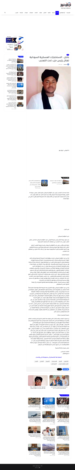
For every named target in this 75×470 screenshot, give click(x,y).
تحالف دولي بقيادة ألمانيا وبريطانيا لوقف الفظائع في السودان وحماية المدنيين (49, 453)
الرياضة (21, 12)
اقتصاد (36, 12)
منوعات (26, 12)
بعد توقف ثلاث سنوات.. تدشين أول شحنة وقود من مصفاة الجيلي (11, 60)
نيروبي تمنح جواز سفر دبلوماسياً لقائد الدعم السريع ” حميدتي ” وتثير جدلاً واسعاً (63, 406)
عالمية (49, 12)
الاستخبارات (54, 361)
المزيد (17, 12)
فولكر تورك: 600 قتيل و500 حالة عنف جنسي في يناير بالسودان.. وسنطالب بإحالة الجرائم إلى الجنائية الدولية (34, 435)
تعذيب (36, 361)
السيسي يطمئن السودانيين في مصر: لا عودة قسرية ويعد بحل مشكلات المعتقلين (11, 79)
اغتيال (60, 361)
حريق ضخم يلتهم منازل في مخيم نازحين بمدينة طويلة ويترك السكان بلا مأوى (34, 406)
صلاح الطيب (53, 364)
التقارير (45, 12)
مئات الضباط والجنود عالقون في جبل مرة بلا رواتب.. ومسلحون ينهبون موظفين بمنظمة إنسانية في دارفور (63, 420)
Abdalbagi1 (65, 64)
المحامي (41, 361)
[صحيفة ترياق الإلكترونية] (65, 5)
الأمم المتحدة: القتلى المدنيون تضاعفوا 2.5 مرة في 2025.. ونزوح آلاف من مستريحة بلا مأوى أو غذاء (49, 406)
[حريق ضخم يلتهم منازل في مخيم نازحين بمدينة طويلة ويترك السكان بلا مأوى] (34, 401)
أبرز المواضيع (62, 12)
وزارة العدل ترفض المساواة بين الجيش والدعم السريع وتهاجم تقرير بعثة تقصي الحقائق (63, 438)
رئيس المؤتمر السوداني (63, 364)
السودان (47, 361)
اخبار (57, 12)
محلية (53, 12)
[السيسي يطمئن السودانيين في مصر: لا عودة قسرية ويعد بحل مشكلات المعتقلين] (20, 79)
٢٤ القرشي (66, 361)
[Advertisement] (37, 24)
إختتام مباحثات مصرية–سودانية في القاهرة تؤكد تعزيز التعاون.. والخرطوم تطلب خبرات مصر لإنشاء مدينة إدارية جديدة (11, 105)
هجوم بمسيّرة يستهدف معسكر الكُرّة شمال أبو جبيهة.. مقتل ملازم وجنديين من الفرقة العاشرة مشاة (35, 420)
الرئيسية (68, 12)
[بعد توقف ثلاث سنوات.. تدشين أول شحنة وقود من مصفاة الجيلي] (66, 182)
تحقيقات (31, 12)
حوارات (40, 12)
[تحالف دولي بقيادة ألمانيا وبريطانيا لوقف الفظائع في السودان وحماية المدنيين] (48, 447)
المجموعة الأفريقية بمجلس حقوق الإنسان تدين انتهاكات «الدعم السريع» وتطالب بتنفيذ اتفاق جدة (63, 453)
